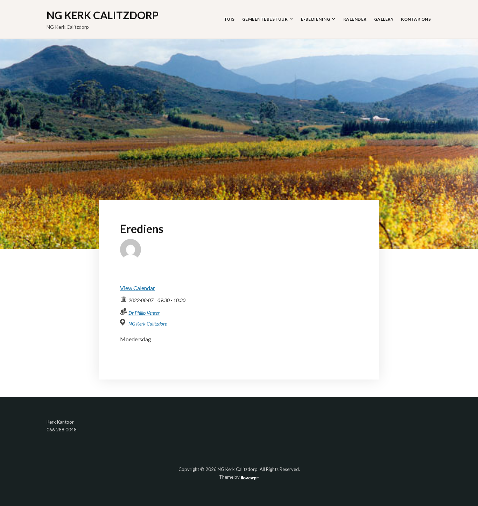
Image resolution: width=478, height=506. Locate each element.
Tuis (229, 19)
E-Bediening (315, 19)
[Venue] (123, 322)
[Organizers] (123, 311)
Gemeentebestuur (265, 19)
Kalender (355, 19)
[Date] (123, 298)
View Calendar (137, 288)
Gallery (384, 19)
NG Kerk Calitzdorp (103, 15)
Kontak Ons (416, 19)
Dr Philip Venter (144, 313)
